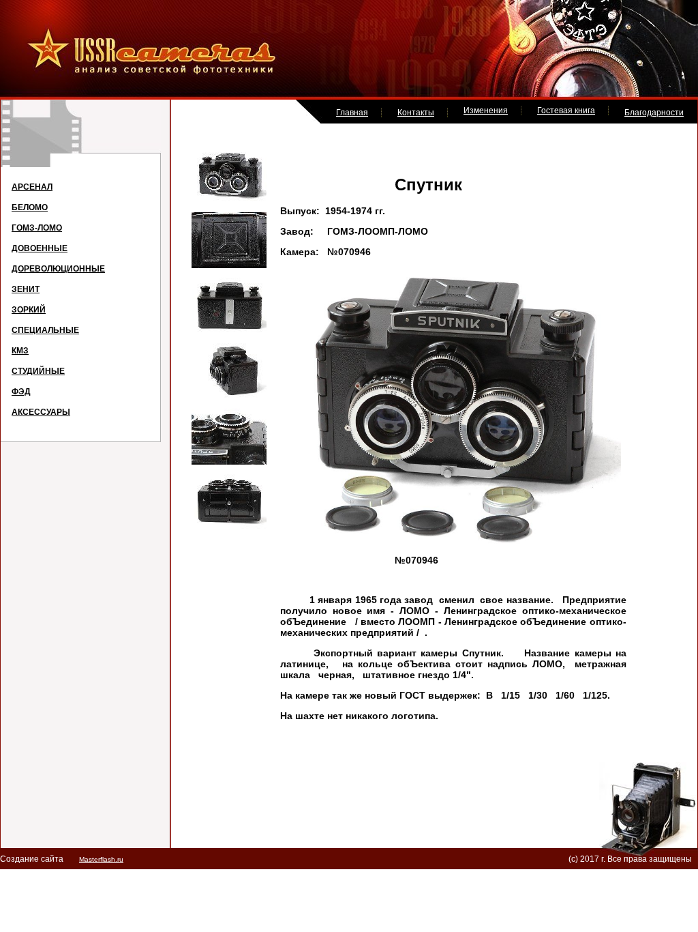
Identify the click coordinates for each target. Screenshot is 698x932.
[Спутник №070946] (229, 200)
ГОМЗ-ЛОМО (37, 228)
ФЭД (21, 391)
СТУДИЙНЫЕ (38, 371)
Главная (352, 112)
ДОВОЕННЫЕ (39, 248)
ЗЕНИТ (26, 289)
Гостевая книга (566, 110)
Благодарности (654, 112)
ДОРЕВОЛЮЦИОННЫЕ (58, 269)
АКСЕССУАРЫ (41, 412)
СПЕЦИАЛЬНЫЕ (45, 330)
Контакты (415, 112)
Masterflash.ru (101, 859)
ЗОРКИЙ (29, 310)
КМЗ (20, 350)
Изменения (486, 110)
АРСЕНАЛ (32, 187)
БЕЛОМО (30, 207)
